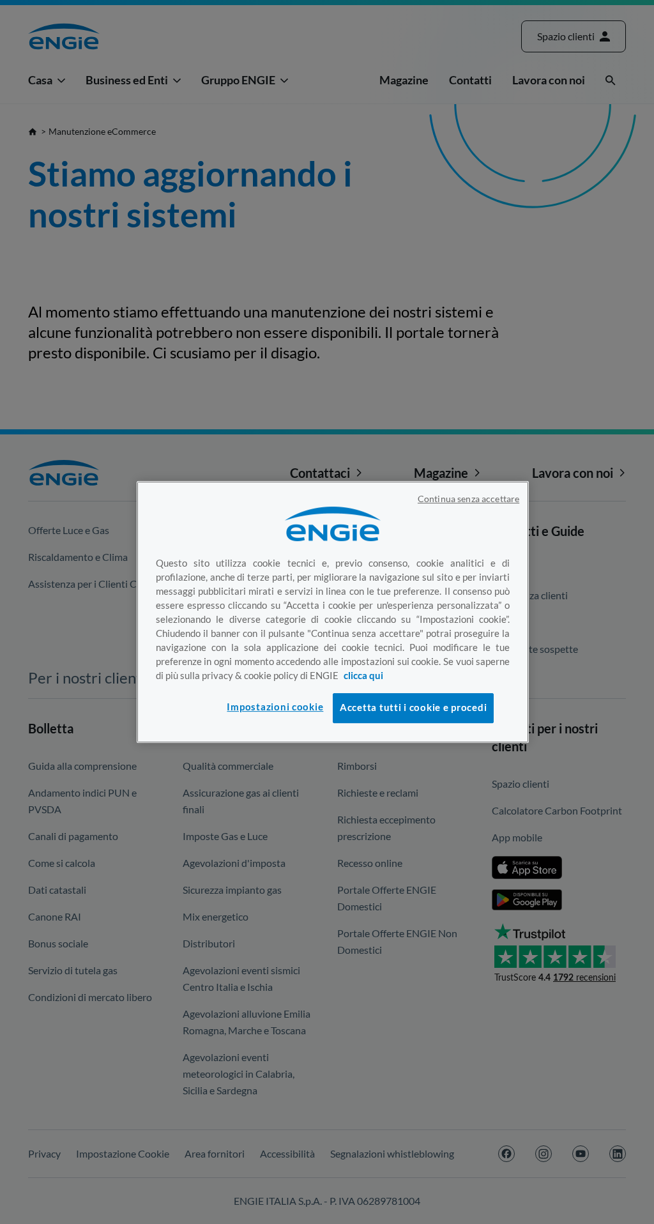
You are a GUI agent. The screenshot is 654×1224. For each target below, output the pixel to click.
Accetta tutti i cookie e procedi (413, 707)
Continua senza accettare (468, 499)
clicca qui (363, 675)
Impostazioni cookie (275, 706)
